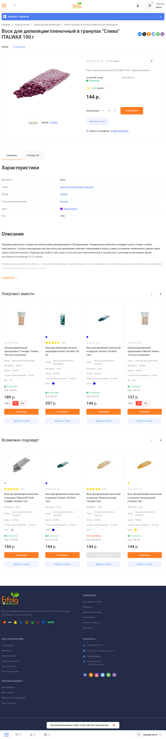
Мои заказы (8, 692)
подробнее (8, 277)
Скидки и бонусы (91, 622)
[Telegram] (153, 34)
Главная (6, 25)
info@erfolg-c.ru (94, 656)
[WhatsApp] (158, 34)
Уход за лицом (9, 656)
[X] (144, 34)
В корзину (21, 411)
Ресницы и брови (10, 671)
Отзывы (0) (19, 47)
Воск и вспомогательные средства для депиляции (91, 25)
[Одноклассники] (149, 34)
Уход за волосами (10, 661)
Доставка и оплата (92, 602)
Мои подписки (9, 703)
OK (113, 725)
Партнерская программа (14, 697)
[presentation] (151, 294)
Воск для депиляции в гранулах (77, 187)
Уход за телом (22, 25)
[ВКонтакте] (140, 34)
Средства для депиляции (47, 25)
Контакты (88, 628)
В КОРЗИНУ (132, 110)
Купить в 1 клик (97, 121)
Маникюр (6, 650)
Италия (64, 201)
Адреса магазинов (92, 612)
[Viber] (162, 34)
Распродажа (8, 645)
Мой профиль (8, 687)
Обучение (88, 607)
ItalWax (54, 122)
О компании (89, 617)
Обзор (5, 47)
